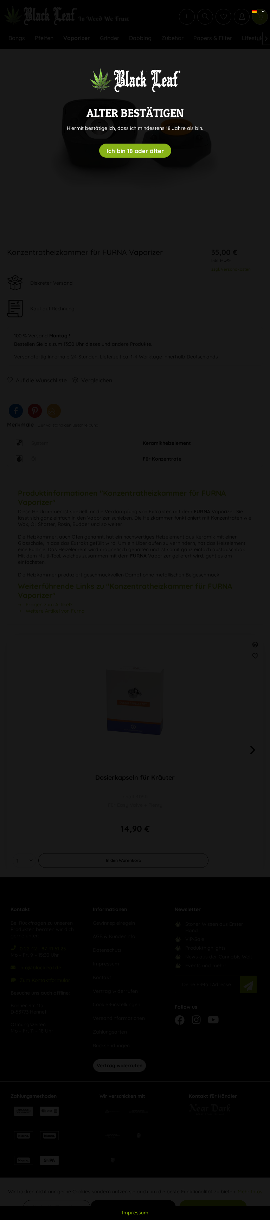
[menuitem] (255, 5)
